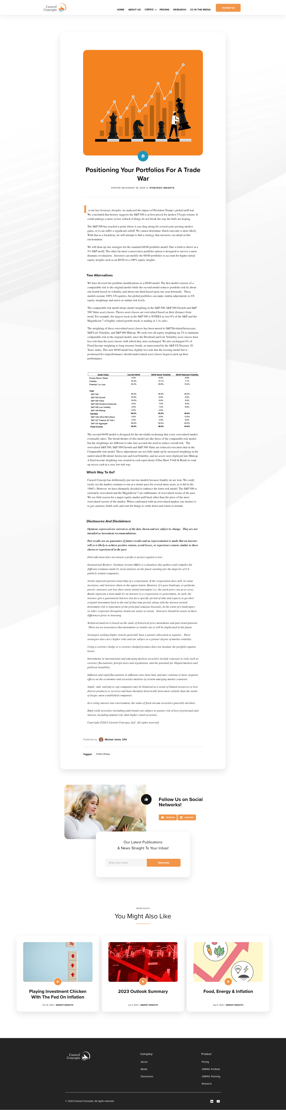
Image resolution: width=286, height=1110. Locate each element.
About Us (134, 9)
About (144, 1062)
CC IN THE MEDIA (200, 9)
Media (144, 1069)
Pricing (164, 9)
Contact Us (228, 8)
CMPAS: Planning (211, 1076)
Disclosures (147, 1076)
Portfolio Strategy (103, 754)
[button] (150, 10)
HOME (120, 9)
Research (179, 9)
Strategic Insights (161, 188)
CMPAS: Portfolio (211, 1069)
